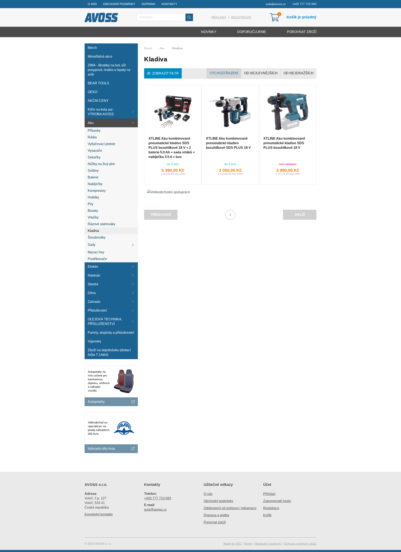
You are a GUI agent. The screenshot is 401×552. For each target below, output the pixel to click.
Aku (91, 123)
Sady (91, 244)
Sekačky (94, 157)
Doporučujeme (251, 32)
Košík (267, 515)
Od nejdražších (298, 73)
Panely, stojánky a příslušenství (111, 332)
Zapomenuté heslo (277, 501)
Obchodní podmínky (119, 4)
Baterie (93, 177)
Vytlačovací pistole (101, 144)
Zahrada (94, 301)
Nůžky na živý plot (101, 164)
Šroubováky (96, 237)
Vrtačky (93, 217)
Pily (90, 204)
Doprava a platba (216, 515)
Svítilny (93, 170)
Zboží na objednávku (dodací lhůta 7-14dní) (109, 352)
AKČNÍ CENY (98, 100)
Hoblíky (93, 197)
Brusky (93, 210)
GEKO (92, 92)
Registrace (271, 508)
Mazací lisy (96, 252)
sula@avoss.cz (276, 4)
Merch (92, 47)
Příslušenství (97, 310)
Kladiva (93, 230)
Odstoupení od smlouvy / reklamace (230, 508)
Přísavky (94, 130)
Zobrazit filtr (165, 73)
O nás (92, 4)
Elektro (93, 266)
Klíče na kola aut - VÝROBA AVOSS (101, 112)
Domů (148, 48)
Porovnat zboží (301, 32)
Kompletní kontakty (99, 514)
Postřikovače (97, 259)
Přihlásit (218, 17)
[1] (189, 17)
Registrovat (241, 17)
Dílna (92, 293)
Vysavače (95, 150)
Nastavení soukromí (268, 543)
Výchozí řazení (224, 73)
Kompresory (97, 190)
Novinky (208, 32)
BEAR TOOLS (98, 83)
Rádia (92, 137)
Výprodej (94, 341)
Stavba (93, 284)
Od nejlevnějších (261, 73)
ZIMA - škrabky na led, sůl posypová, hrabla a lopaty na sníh (109, 69)
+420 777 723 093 (304, 4)
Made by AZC (232, 543)
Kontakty (169, 4)
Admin (248, 543)
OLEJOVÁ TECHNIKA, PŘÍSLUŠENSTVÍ (105, 321)
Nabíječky (95, 184)
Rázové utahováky (101, 224)
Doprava (148, 4)
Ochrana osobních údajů (300, 543)
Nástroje (94, 275)
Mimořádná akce (100, 56)
